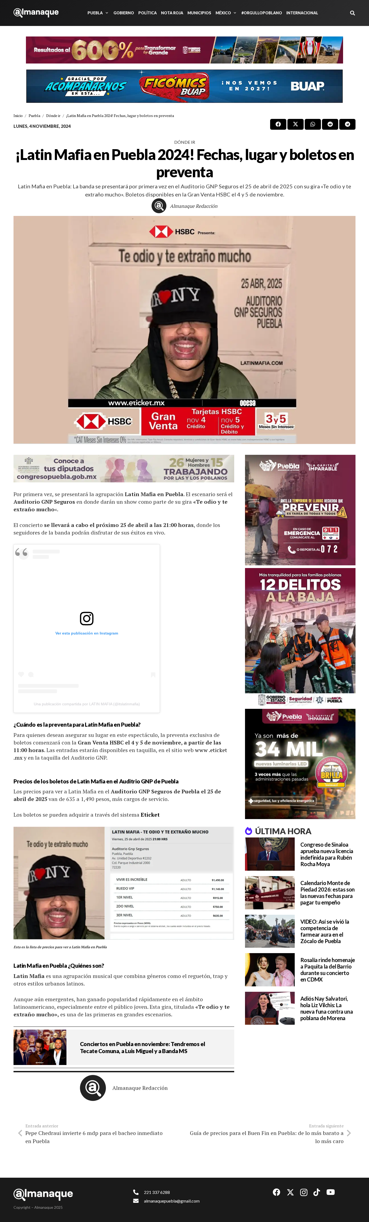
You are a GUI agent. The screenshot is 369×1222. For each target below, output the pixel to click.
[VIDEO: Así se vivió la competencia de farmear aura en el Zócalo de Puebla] (270, 931)
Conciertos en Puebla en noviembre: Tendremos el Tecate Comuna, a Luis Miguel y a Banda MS (142, 1047)
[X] (290, 1192)
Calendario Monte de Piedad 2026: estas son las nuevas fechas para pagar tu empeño (327, 893)
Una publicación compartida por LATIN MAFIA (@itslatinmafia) (87, 704)
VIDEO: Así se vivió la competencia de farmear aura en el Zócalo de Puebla (324, 931)
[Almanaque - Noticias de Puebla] (36, 13)
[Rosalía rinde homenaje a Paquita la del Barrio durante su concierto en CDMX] (270, 969)
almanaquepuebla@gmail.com (172, 1200)
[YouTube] (330, 1192)
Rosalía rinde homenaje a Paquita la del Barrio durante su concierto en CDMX (327, 970)
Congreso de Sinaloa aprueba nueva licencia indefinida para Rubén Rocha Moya (326, 854)
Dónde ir (184, 142)
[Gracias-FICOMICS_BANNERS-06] (184, 86)
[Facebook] (276, 1192)
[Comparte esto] (278, 124)
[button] (106, 13)
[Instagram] (303, 1192)
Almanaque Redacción (193, 206)
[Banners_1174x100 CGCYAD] (184, 50)
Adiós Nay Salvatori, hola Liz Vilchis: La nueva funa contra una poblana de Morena (326, 1008)
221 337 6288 (157, 1192)
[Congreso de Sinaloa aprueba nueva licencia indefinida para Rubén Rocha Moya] (270, 854)
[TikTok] (316, 1192)
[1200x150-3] (124, 468)
